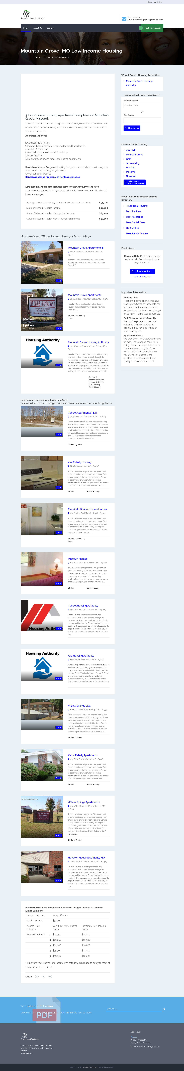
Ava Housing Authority (81, 655)
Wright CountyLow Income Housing (136, 182)
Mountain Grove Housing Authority (88, 342)
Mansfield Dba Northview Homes (87, 509)
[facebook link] (37, 976)
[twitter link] (43, 976)
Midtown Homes (77, 558)
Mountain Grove (61, 57)
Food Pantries (133, 211)
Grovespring (132, 163)
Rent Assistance (134, 217)
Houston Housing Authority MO (86, 857)
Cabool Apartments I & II (82, 412)
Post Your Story (144, 271)
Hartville (130, 167)
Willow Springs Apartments (84, 802)
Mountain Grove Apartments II (86, 247)
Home (26, 28)
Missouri (47, 57)
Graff (128, 159)
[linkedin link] (50, 976)
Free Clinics (132, 228)
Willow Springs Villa (79, 705)
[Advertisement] (67, 95)
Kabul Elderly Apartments (83, 755)
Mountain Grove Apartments (85, 294)
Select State (131, 100)
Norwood (131, 176)
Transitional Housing (137, 205)
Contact (50, 28)
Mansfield (131, 150)
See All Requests (142, 276)
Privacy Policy (26, 1053)
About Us (38, 28)
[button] (164, 1008)
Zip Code (129, 115)
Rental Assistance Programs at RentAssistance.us (52, 177)
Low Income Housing (90, 1067)
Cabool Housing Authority (83, 605)
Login (151, 2)
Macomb (130, 171)
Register (159, 2)
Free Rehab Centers (137, 233)
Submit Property (153, 28)
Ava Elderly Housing (79, 462)
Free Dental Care (135, 222)
